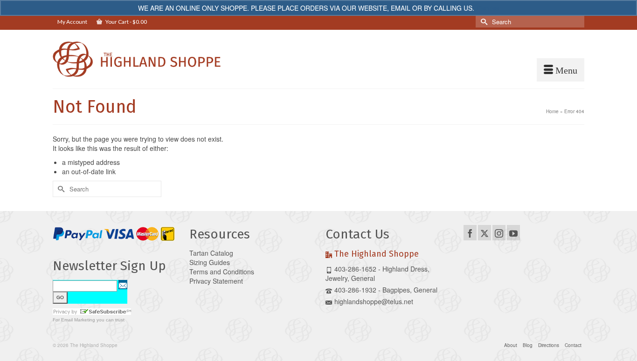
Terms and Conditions (221, 271)
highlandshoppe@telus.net (373, 301)
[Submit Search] (483, 21)
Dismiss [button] (487, 8)
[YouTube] (513, 232)
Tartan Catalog (211, 253)
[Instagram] (498, 232)
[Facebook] (470, 232)
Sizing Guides (209, 262)
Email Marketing (78, 319)
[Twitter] (484, 232)
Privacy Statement (216, 281)
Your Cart (125, 21)
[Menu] (560, 70)
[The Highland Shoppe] (137, 59)
